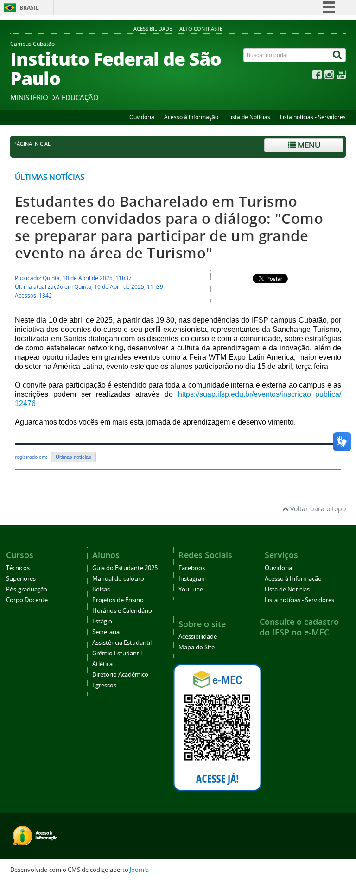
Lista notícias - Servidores (313, 117)
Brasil (29, 8)
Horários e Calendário (122, 611)
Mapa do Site (196, 647)
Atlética (102, 664)
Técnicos (18, 568)
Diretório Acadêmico (120, 675)
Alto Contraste (200, 28)
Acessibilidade (153, 28)
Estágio (102, 621)
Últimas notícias (49, 177)
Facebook (191, 568)
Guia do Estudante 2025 (125, 568)
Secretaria (106, 632)
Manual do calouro (118, 579)
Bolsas (101, 589)
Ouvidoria (141, 117)
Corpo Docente (27, 600)
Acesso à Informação (191, 117)
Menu (308, 145)
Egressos (104, 685)
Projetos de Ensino (118, 600)
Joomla (139, 870)
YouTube (190, 589)
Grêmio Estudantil (117, 653)
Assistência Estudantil (122, 643)
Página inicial (32, 143)
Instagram (192, 579)
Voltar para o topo (317, 508)
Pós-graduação (26, 589)
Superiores (21, 579)
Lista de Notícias (249, 117)
